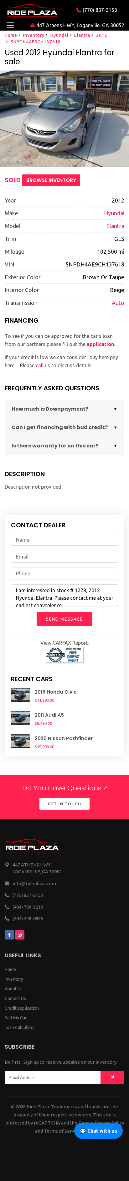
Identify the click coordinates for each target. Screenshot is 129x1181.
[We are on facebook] (9, 934)
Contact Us (15, 998)
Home (11, 35)
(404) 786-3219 (28, 907)
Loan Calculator (20, 1027)
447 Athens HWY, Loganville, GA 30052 (79, 25)
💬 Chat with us (98, 1131)
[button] (29, 156)
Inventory (33, 35)
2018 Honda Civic (56, 692)
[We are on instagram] (19, 934)
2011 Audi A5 (49, 715)
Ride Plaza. (38, 1106)
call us (43, 365)
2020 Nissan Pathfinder (64, 738)
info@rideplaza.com (34, 883)
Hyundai (59, 35)
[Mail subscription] (112, 1077)
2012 (101, 35)
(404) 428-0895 (28, 918)
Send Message (64, 619)
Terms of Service (62, 1131)
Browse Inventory (51, 180)
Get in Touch (64, 804)
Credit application (22, 1008)
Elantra (82, 35)
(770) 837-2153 (99, 10)
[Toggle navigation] (10, 25)
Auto (118, 303)
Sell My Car (16, 1017)
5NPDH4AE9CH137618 (36, 41)
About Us (14, 988)
